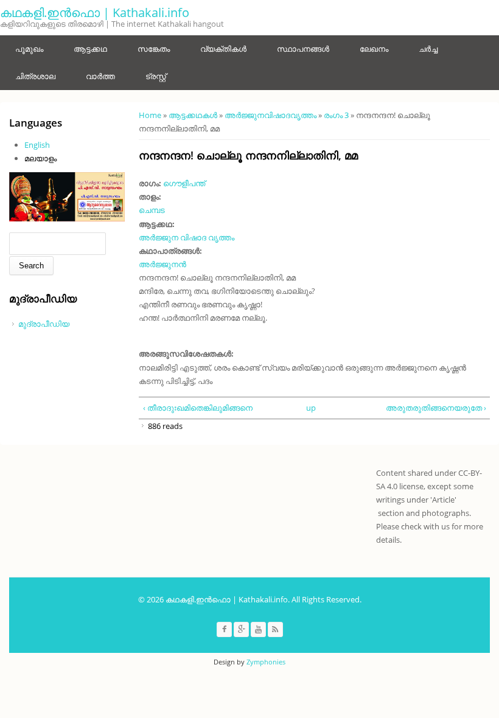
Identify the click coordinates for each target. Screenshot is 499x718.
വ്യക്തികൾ (223, 48)
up (311, 407)
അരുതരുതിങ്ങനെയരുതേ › (436, 407)
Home (150, 115)
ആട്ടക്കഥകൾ (193, 115)
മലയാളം (40, 158)
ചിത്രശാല (35, 76)
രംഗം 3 (336, 115)
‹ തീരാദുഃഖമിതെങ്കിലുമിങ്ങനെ (198, 407)
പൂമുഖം (29, 48)
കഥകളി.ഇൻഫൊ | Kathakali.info (94, 12)
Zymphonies (265, 661)
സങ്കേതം (154, 48)
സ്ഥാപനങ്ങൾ (303, 48)
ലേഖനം (374, 48)
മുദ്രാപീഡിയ (43, 323)
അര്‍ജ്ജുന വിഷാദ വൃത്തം (186, 237)
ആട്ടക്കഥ (90, 48)
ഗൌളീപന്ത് (184, 183)
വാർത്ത (100, 76)
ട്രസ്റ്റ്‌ (155, 76)
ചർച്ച (428, 48)
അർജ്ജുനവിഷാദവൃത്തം (270, 115)
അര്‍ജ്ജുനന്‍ (162, 264)
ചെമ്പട (152, 209)
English (37, 144)
